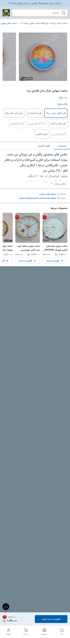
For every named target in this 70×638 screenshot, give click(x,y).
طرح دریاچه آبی (17, 123)
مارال (60, 97)
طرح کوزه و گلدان (58, 123)
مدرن (39, 198)
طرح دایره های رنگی (14, 113)
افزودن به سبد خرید (51, 619)
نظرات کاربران (44, 146)
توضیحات (62, 146)
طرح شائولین (42, 134)
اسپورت (34, 198)
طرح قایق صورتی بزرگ (56, 113)
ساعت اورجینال (49, 198)
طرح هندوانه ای (34, 113)
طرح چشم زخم (59, 134)
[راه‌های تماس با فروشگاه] (6, 606)
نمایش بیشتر (60, 184)
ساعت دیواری (25, 198)
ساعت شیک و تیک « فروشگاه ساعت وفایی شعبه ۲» (44, 23)
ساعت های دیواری (9, 23)
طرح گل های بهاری (37, 123)
